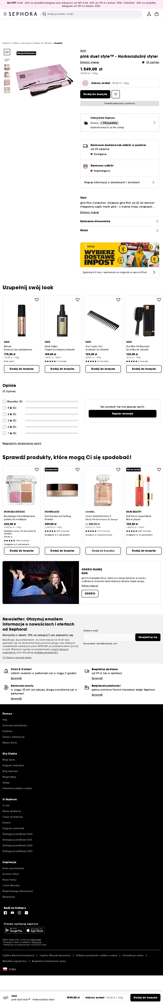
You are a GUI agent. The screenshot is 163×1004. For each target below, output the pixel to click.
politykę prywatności (46, 652)
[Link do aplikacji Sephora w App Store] (35, 930)
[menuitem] (149, 14)
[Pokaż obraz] (7, 52)
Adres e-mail (90, 630)
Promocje (36, 942)
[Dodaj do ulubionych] (36, 299)
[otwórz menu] (5, 14)
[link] (122, 414)
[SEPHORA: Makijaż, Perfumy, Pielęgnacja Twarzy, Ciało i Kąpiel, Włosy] (23, 14)
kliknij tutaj (36, 939)
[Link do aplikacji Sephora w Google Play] (14, 930)
